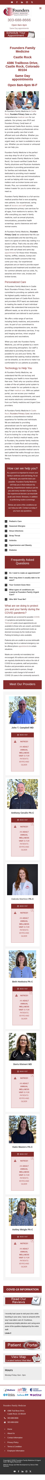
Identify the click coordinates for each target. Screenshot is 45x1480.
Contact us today (29, 508)
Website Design (8, 1465)
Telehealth (9, 623)
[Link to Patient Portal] (22, 1341)
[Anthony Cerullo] (22, 780)
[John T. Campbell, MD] (22, 697)
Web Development (22, 1465)
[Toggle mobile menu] (40, 8)
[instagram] (26, 1471)
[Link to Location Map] (22, 1355)
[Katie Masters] (22, 1116)
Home (9, 1429)
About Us (11, 1433)
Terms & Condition (14, 1447)
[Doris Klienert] (22, 1034)
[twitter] (30, 1471)
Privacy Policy (12, 1442)
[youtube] (15, 1471)
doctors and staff (19, 205)
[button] (22, 521)
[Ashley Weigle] (22, 1199)
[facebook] (18, 1471)
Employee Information (15, 1451)
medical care (23, 117)
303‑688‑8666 (19, 20)
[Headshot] (22, 865)
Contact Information (14, 1438)
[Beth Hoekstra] (22, 951)
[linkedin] (22, 1471)
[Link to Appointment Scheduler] (19, 34)
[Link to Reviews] (22, 1297)
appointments (10, 253)
